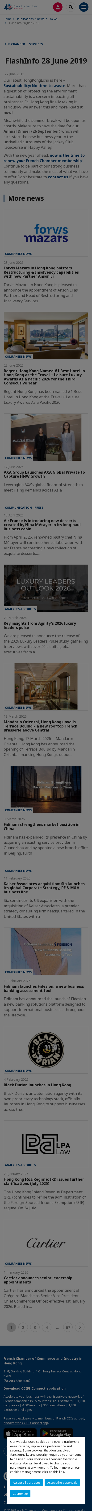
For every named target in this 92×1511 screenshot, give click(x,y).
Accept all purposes (27, 1482)
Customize (20, 1493)
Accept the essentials (62, 1482)
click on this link (53, 1472)
